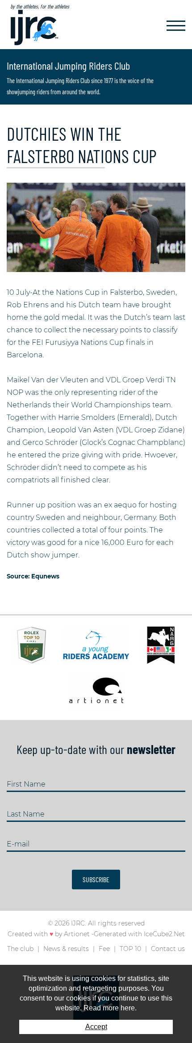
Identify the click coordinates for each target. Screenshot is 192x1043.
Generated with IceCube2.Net (139, 934)
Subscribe (96, 879)
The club (20, 949)
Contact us (168, 949)
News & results (66, 949)
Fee (104, 949)
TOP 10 (130, 949)
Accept (96, 1026)
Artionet (77, 934)
